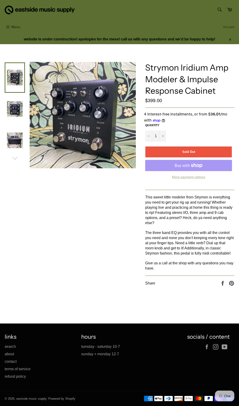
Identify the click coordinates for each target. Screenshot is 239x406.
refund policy (15, 376)
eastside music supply (31, 398)
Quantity (152, 125)
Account (228, 27)
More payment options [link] (188, 177)
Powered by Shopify (61, 398)
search (10, 347)
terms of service (18, 369)
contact (11, 361)
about (9, 354)
